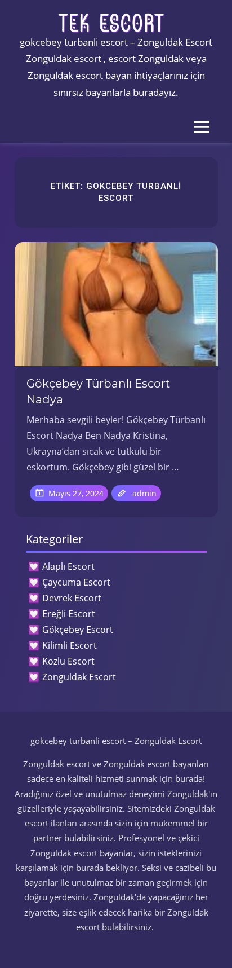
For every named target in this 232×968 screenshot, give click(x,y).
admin (144, 493)
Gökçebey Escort (77, 629)
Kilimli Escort (69, 645)
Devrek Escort (71, 598)
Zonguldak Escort (79, 677)
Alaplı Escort (68, 566)
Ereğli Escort (68, 614)
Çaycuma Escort (76, 582)
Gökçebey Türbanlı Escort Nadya (98, 391)
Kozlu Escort (68, 661)
